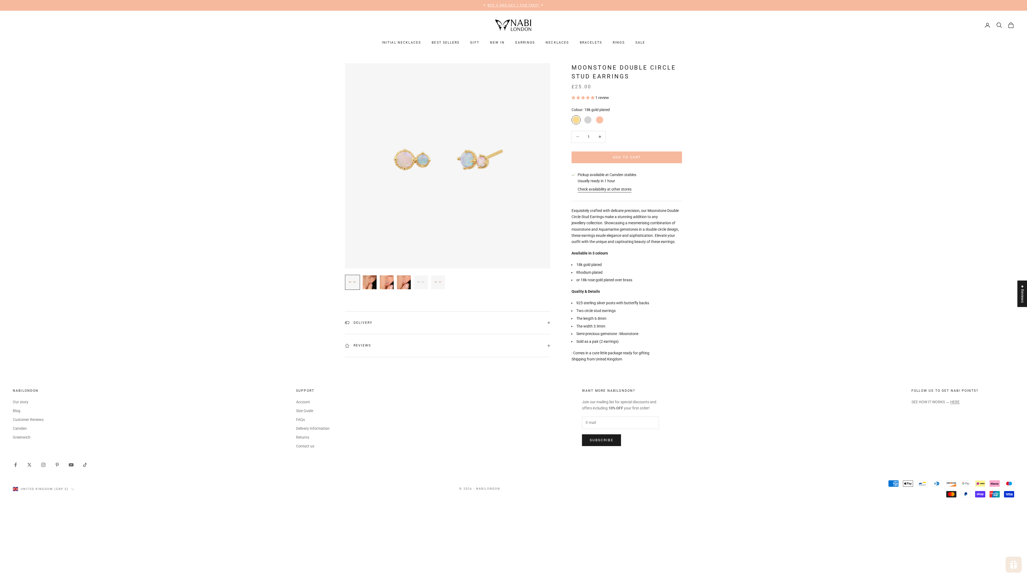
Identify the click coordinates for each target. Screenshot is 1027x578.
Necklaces (557, 42)
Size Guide (304, 411)
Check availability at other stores (604, 189)
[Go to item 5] (420, 282)
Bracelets (591, 42)
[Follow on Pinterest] (57, 464)
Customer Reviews (28, 419)
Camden (20, 428)
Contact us (305, 446)
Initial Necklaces (401, 42)
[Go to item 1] (352, 282)
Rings (619, 42)
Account (303, 402)
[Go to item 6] (438, 282)
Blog (16, 411)
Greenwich (21, 437)
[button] (583, 98)
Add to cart (627, 157)
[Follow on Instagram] (43, 464)
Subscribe (601, 440)
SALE (640, 42)
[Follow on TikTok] (85, 464)
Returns (302, 437)
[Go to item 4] (403, 282)
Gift (474, 42)
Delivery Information (312, 428)
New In (497, 42)
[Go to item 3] (386, 282)
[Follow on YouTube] (71, 464)
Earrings (525, 42)
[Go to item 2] (369, 282)
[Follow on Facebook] (15, 464)
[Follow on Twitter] (29, 464)
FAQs (300, 419)
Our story (20, 402)
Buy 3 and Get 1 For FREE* (514, 5)
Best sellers (445, 42)
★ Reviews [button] (1022, 294)
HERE (955, 402)
